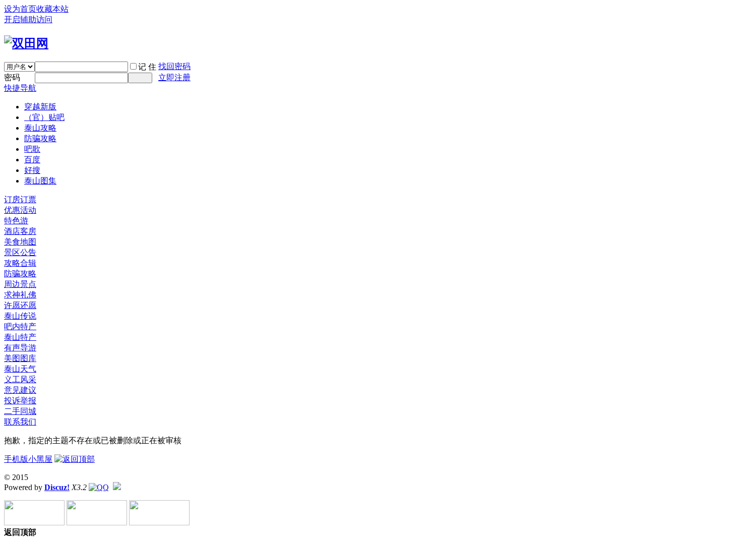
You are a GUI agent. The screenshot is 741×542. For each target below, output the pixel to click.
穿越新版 (40, 106)
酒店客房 (20, 231)
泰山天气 (20, 369)
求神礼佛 (20, 294)
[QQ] (99, 487)
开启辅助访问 (28, 19)
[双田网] (26, 43)
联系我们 (20, 421)
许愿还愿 (20, 305)
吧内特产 (20, 326)
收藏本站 (52, 9)
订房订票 (20, 199)
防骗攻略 (40, 138)
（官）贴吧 (44, 117)
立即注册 (174, 77)
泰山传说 (20, 316)
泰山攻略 (40, 128)
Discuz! (57, 487)
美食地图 (20, 241)
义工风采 (20, 379)
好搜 (32, 170)
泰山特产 (20, 337)
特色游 (16, 220)
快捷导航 (20, 88)
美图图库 (20, 358)
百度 (32, 159)
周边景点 (20, 284)
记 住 (147, 67)
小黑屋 (40, 459)
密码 (12, 77)
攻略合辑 (20, 263)
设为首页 (20, 9)
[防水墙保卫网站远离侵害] (117, 487)
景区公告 (20, 252)
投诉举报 (20, 400)
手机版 (16, 459)
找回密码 (174, 66)
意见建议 (20, 390)
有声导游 (20, 347)
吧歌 (32, 149)
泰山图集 (40, 180)
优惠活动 (20, 210)
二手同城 (20, 411)
